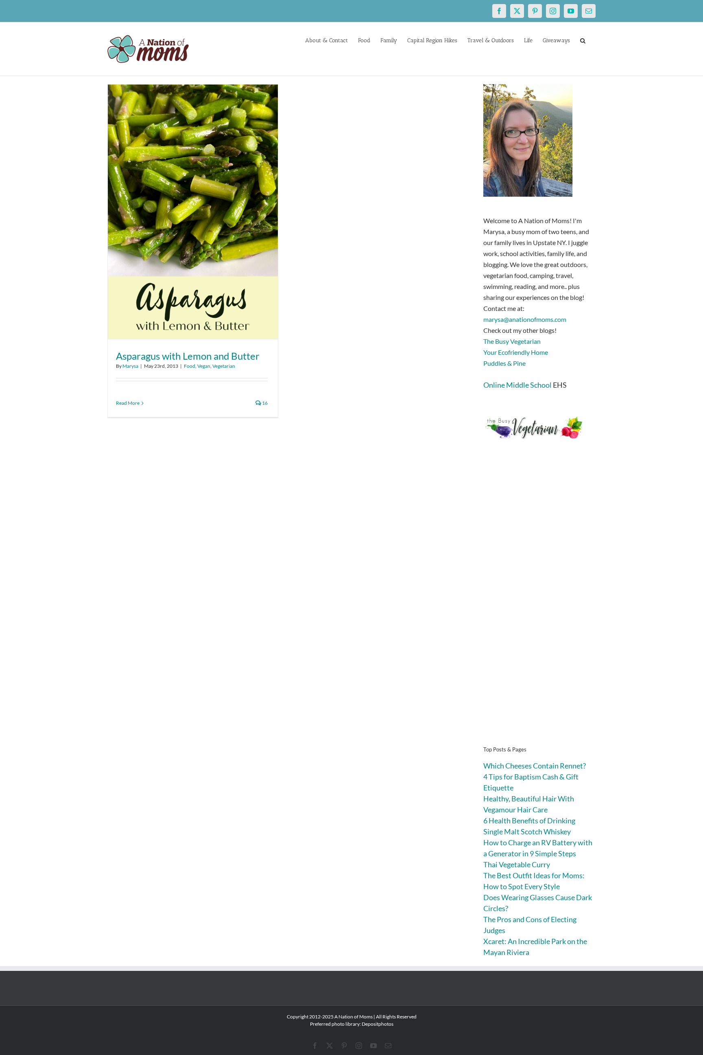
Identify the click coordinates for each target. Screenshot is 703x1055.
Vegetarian (223, 366)
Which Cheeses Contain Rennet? (534, 765)
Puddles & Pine (504, 363)
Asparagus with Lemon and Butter (188, 356)
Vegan (203, 366)
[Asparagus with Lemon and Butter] (193, 212)
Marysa (130, 366)
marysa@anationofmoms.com (524, 319)
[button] (582, 39)
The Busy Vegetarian (512, 341)
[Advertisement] (539, 605)
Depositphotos (377, 1024)
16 (264, 403)
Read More (128, 403)
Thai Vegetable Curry (516, 864)
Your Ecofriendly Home (515, 352)
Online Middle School (517, 384)
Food (189, 366)
